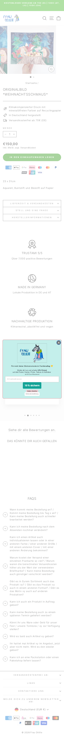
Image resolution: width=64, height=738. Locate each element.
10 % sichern (32, 385)
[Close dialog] (58, 343)
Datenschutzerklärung (32, 394)
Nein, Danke (32, 391)
